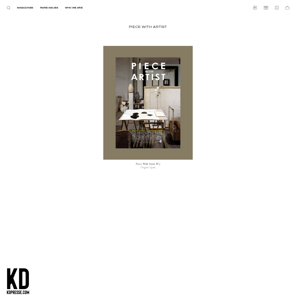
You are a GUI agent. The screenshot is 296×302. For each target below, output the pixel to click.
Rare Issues (49, 7)
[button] (8, 7)
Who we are (74, 7)
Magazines (25, 7)
